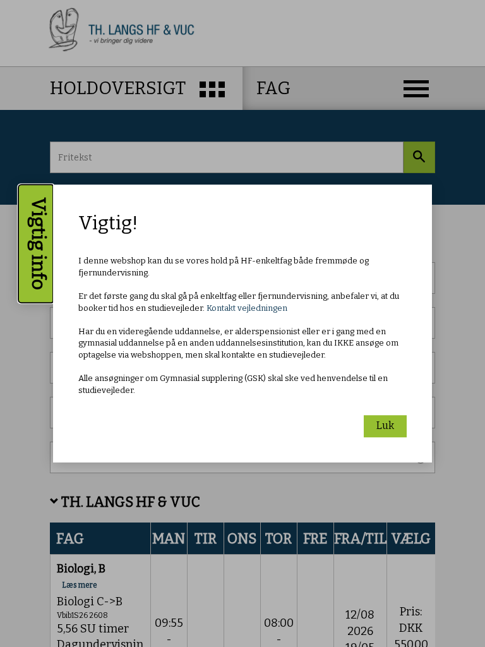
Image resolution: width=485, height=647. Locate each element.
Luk (385, 426)
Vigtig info (38, 243)
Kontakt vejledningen (247, 308)
